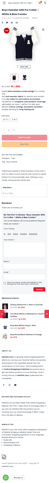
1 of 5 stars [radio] (5, 234)
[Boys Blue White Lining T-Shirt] (5, 327)
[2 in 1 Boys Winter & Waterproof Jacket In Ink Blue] (5, 315)
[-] (3, 130)
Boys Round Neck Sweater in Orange (26, 334)
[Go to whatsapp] (6, 478)
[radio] (6, 119)
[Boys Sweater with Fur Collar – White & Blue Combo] (2, 22)
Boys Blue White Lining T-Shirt (23, 325)
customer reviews (21, 18)
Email (6, 272)
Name (7, 261)
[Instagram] (9, 385)
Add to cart (24, 137)
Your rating (9, 228)
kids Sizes (6, 116)
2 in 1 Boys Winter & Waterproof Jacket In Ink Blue (28, 315)
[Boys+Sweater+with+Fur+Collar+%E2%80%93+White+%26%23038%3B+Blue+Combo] (7, 22)
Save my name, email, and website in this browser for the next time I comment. (24, 283)
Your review (9, 240)
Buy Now (24, 144)
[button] (43, 30)
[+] (14, 130)
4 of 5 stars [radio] (24, 234)
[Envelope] (15, 385)
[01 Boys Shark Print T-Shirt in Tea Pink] (5, 306)
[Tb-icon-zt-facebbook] (4, 385)
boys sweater (11, 162)
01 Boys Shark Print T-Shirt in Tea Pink (26, 305)
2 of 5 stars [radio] (9, 234)
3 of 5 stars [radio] (16, 234)
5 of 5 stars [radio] (34, 234)
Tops (13, 158)
